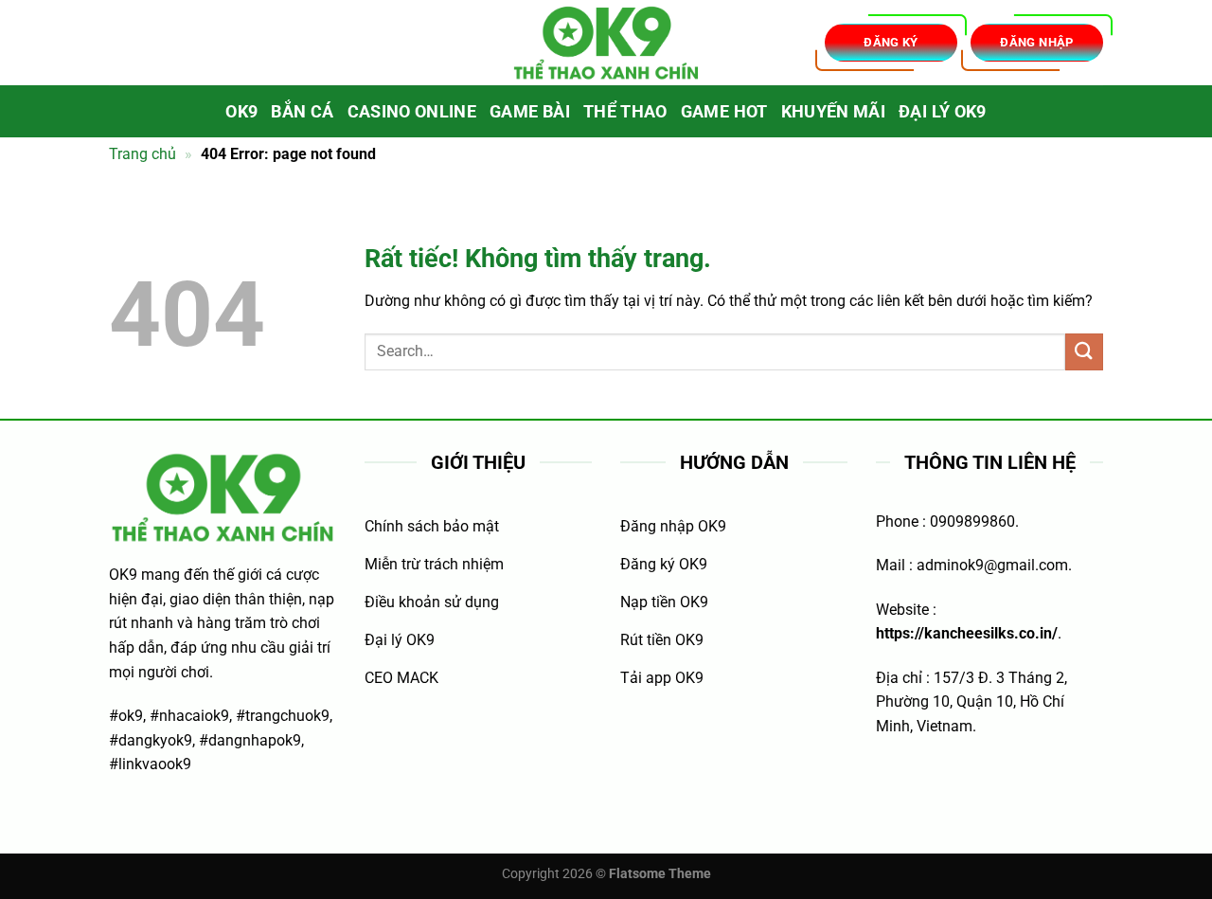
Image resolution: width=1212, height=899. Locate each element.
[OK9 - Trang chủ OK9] (606, 43)
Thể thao (625, 111)
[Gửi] (1084, 351)
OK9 (241, 111)
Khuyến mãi (833, 111)
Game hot (724, 111)
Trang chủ (142, 154)
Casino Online (412, 111)
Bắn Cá (302, 111)
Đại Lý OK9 (943, 111)
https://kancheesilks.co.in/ (967, 633)
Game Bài (530, 111)
